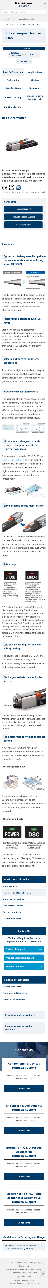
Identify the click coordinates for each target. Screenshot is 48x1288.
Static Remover (9, 24)
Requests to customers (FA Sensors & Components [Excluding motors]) (21, 1247)
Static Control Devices (13, 899)
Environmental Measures (15, 993)
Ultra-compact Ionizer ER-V (18, 892)
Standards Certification (14, 999)
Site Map (10, 1263)
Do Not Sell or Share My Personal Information (23, 1269)
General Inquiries (23, 224)
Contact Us (24, 1088)
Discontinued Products (14, 918)
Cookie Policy (24, 1266)
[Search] (43, 12)
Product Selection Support (23, 217)
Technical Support (23, 209)
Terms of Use (21, 1263)
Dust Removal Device (13, 905)
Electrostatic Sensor (12, 912)
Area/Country (25, 1277)
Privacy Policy (35, 1263)
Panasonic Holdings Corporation (24, 1273)
